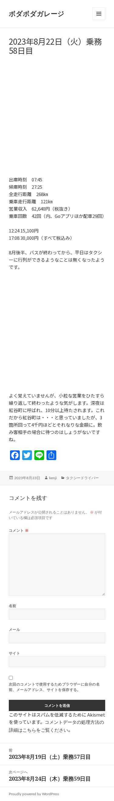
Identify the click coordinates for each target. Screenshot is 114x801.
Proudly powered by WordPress (34, 794)
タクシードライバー (82, 478)
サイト (14, 653)
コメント (19, 530)
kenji (53, 478)
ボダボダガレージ (36, 14)
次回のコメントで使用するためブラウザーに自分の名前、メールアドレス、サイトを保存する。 (54, 687)
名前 (12, 605)
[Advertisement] (57, 119)
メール (14, 629)
